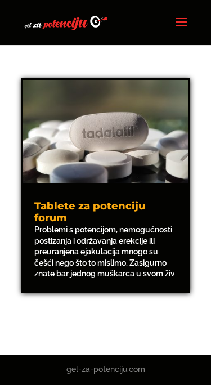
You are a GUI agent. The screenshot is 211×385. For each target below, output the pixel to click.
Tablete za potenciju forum (89, 212)
